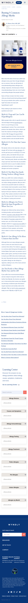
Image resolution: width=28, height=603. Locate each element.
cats (17, 134)
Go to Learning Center (10, 385)
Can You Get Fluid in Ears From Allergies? (12, 352)
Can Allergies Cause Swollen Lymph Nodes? (13, 330)
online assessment (20, 288)
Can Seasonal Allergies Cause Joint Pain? (12, 327)
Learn (13, 7)
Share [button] (4, 302)
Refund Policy (22, 596)
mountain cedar (14, 219)
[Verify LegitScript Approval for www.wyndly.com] (15, 574)
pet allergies (19, 150)
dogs (11, 134)
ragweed (23, 247)
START (19, 2)
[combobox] (14, 392)
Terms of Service (6, 596)
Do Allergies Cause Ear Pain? (9, 349)
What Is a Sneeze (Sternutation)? (10, 357)
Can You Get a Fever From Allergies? (11, 319)
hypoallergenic (18, 122)
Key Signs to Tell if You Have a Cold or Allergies (14, 354)
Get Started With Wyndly (14, 66)
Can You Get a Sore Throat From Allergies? (12, 316)
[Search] (25, 392)
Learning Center (6, 7)
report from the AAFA (19, 224)
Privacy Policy (14, 596)
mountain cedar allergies (13, 215)
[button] (24, 2)
